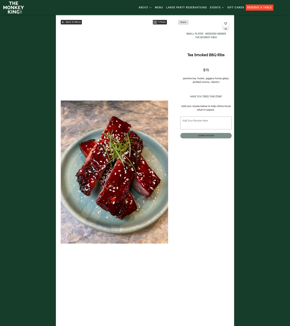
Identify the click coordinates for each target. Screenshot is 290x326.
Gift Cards (235, 7)
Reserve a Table (259, 7)
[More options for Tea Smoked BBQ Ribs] (225, 23)
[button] (145, 8)
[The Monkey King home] (16, 7)
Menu (159, 7)
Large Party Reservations (186, 7)
